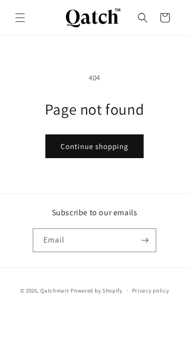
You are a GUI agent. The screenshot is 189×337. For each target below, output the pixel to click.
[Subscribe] (145, 240)
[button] (20, 18)
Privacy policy (150, 290)
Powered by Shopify (96, 290)
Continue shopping (94, 146)
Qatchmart (54, 290)
